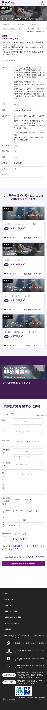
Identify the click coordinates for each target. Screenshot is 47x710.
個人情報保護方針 (16, 546)
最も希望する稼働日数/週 (6, 501)
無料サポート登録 (11, 611)
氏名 (4, 420)
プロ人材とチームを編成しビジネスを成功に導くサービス (29, 666)
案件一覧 (8, 605)
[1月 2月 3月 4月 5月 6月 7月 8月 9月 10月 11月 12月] (28, 441)
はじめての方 (9, 599)
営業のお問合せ (9, 682)
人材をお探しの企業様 (13, 617)
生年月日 (5, 440)
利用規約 (34, 546)
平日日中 (19, 511)
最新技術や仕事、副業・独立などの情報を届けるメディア (29, 643)
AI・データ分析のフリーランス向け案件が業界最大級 (29, 636)
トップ (7, 593)
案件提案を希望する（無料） (23, 564)
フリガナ (5, 430)
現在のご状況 (3, 480)
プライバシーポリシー (13, 623)
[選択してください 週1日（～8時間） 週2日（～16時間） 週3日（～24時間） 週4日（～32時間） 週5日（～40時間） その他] (22, 499)
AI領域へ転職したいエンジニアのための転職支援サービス (29, 659)
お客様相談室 (9, 675)
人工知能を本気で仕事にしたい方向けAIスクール (29, 651)
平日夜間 (29, 511)
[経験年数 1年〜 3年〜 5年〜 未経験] (13, 525)
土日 (37, 511)
